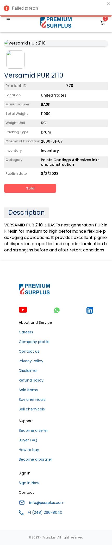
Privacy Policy (31, 361)
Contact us (29, 351)
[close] (108, 4)
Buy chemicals (32, 399)
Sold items (28, 389)
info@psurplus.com (46, 502)
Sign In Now (29, 482)
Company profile (34, 341)
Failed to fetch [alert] (25, 8)
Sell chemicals (32, 409)
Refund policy (31, 380)
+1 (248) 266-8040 (45, 512)
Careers (26, 332)
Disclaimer (28, 370)
